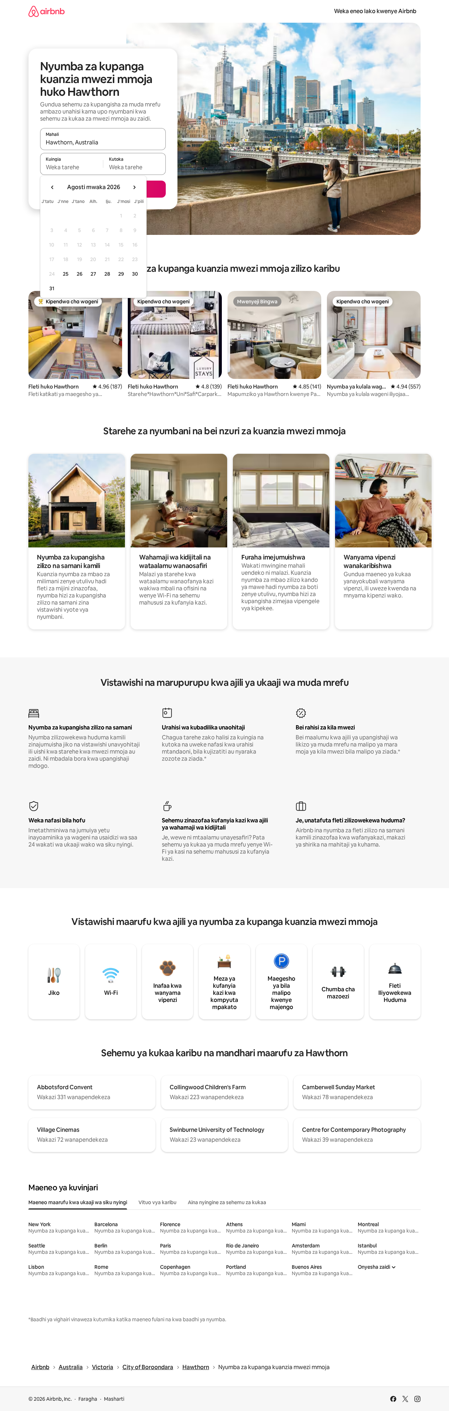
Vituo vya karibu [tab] (157, 1202)
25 (66, 274)
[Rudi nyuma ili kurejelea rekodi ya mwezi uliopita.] (52, 187)
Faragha (87, 1399)
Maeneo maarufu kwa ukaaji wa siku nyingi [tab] (77, 1202)
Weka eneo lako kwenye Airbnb (375, 11)
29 (121, 274)
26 (79, 274)
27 (93, 274)
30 (135, 274)
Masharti (114, 1399)
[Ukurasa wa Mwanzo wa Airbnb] (46, 11)
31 (51, 288)
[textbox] (71, 167)
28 (107, 274)
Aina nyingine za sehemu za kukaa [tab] (227, 1202)
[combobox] (103, 142)
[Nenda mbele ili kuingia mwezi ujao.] (134, 187)
